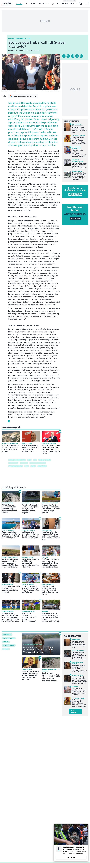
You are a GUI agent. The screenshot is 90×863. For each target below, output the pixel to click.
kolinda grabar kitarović (17, 460)
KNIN (26, 466)
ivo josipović (13, 463)
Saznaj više (71, 858)
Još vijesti (74, 711)
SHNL (56, 4)
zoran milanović (44, 460)
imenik (66, 0)
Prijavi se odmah (75, 218)
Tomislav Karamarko (15, 466)
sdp (35, 460)
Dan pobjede (42, 466)
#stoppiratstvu (69, 4)
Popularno (31, 4)
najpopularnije (72, 635)
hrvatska (7, 634)
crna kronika (8, 645)
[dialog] (71, 842)
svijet (5, 649)
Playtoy (72, 0)
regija (5, 642)
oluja (33, 466)
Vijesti (19, 4)
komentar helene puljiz (37, 463)
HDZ (29, 460)
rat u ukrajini (8, 638)
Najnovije (43, 4)
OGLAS (45, 21)
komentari (24, 463)
